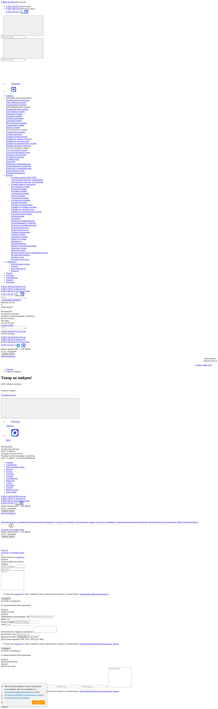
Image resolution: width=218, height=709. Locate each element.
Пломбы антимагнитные (16, 137)
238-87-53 (8, 289)
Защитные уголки (18, 248)
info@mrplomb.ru (8, 356)
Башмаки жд (16, 241)
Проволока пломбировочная (18, 164)
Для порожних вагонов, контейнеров (27, 182)
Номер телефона (8, 622)
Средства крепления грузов (18, 152)
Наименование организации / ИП (15, 616)
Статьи (9, 483)
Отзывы (14, 266)
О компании (11, 262)
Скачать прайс (7, 325)
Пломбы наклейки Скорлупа (18, 146)
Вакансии (10, 481)
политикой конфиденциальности (19, 692)
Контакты (10, 282)
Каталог (9, 175)
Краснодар (20, 289)
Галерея (9, 280)
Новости (15, 271)
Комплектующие (18, 250)
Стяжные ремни (18, 234)
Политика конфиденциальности (41, 522)
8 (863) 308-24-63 (13, 9)
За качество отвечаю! (10, 314)
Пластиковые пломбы (15, 111)
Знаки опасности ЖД (15, 171)
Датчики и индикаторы (16, 155)
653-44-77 (8, 294)
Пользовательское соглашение (14, 522)
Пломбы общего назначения (23, 184)
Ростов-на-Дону (23, 291)
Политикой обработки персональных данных (99, 644)
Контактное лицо (8, 634)
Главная (9, 96)
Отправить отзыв (8, 395)
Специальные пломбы (20, 200)
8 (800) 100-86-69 (8, 2)
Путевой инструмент (15, 157)
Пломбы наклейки (14, 134)
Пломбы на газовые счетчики (19, 139)
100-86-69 (8, 286)
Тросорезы (10, 162)
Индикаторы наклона (20, 255)
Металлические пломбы (16, 123)
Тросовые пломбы (14, 121)
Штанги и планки (18, 239)
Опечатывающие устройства (18, 166)
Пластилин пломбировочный (18, 168)
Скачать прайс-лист (203, 365)
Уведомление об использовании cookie (165, 522)
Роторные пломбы (14, 116)
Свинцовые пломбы (20, 198)
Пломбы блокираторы (15, 173)
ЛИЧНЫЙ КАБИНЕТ (11, 300)
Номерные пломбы (14, 114)
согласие (18, 594)
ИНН (3, 619)
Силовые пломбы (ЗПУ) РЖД (24, 177)
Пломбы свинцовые (14, 118)
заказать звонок (8, 354)
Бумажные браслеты (20, 228)
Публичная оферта (190, 522)
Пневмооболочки (18, 243)
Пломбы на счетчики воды (17, 141)
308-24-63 (8, 291)
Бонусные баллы (18, 268)
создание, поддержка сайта (12, 529)
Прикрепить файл (8, 637)
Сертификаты (12, 278)
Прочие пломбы (13, 127)
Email (3, 624)
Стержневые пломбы (15, 125)
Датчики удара (17, 257)
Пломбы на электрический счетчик (21, 143)
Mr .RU (6, 311)
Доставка (10, 275)
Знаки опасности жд (20, 230)
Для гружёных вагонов (16, 102)
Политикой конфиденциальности (94, 594)
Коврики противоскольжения (23, 246)
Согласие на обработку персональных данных (75, 522)
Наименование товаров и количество (17, 632)
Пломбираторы (12, 159)
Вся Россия (21, 286)
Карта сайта (11, 492)
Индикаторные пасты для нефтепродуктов (29, 253)
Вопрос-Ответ (12, 490)
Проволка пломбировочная (23, 221)
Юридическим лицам (20, 264)
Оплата (9, 273)
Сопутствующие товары (21, 214)
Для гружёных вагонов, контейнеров (27, 180)
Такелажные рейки (19, 237)
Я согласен (38, 702)
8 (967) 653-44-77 (13, 12)
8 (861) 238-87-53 (13, 6)
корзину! (20, 557)
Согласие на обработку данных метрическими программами (122, 522)
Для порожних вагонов (16, 105)
